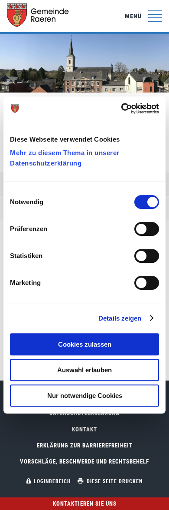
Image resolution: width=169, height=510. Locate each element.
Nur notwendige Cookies (84, 395)
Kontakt (84, 429)
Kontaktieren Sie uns (85, 503)
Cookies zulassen (84, 344)
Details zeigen (119, 318)
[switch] (146, 229)
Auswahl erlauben (84, 370)
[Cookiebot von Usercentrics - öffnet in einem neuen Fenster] (121, 108)
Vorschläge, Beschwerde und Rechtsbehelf (84, 461)
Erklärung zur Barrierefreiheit (85, 445)
